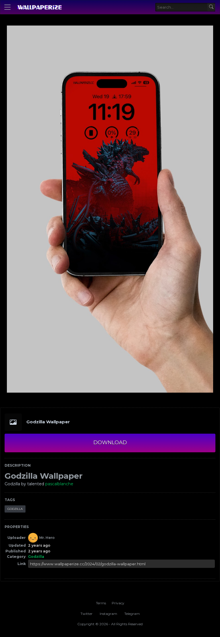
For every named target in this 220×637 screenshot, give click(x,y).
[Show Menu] (7, 7)
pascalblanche (59, 483)
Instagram (108, 613)
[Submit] (211, 7)
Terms (101, 603)
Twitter (86, 613)
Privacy (118, 603)
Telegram (132, 613)
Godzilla (15, 509)
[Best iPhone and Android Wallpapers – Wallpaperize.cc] (39, 7)
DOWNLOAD (110, 442)
